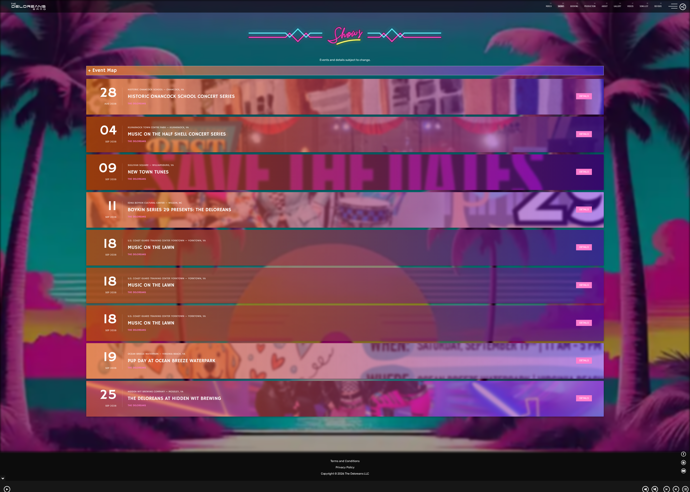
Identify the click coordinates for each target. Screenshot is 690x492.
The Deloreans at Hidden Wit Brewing (174, 398)
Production (589, 6)
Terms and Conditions (345, 461)
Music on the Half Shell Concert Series (177, 134)
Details (584, 96)
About (605, 6)
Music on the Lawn (151, 247)
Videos (630, 6)
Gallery (617, 6)
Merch (549, 6)
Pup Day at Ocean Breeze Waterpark (171, 361)
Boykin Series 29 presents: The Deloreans (179, 210)
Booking (574, 6)
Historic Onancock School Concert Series (181, 96)
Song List (644, 6)
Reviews (658, 6)
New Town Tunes (148, 172)
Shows (561, 6)
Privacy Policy (345, 467)
